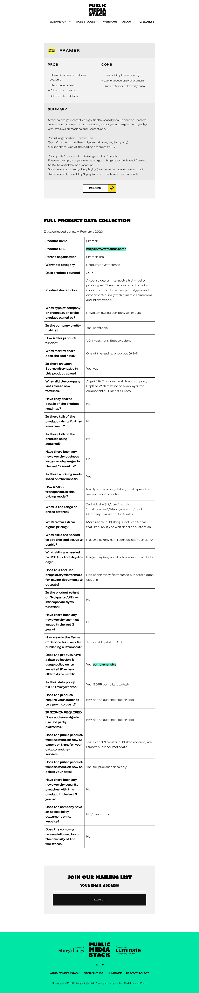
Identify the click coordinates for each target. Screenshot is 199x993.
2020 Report (59, 21)
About (127, 21)
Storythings (93, 973)
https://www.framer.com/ (106, 249)
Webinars (110, 21)
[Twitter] (103, 965)
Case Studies (85, 21)
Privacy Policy (137, 973)
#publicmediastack (64, 973)
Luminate (115, 973)
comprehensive (104, 664)
